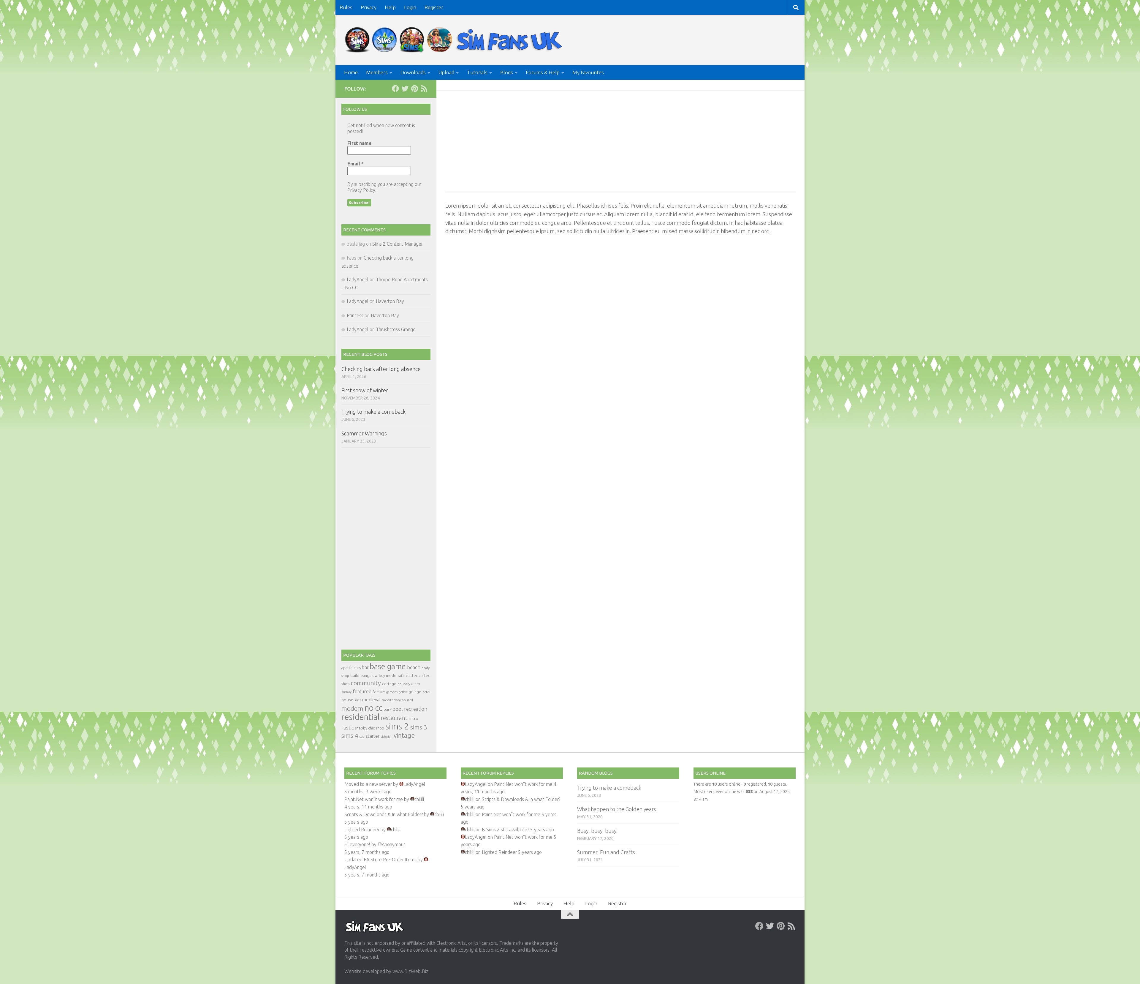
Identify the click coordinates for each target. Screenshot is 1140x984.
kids (357, 700)
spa (362, 736)
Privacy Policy (361, 190)
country (404, 684)
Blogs (506, 72)
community (366, 683)
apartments (351, 668)
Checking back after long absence (381, 369)
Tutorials (477, 72)
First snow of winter (364, 390)
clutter (411, 675)
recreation (415, 709)
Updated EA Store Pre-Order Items (380, 859)
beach (413, 667)
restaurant (394, 718)
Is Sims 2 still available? (505, 829)
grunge (414, 692)
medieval (371, 699)
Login (410, 7)
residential (360, 716)
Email (355, 163)
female (379, 692)
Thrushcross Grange (396, 329)
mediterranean (394, 700)
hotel (426, 692)
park (387, 709)
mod (410, 700)
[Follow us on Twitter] (404, 88)
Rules (346, 7)
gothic (403, 692)
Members (377, 72)
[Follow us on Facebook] (395, 88)
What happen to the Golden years (616, 809)
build (354, 675)
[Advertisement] (620, 141)
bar (365, 667)
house (347, 699)
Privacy (368, 7)
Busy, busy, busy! (597, 831)
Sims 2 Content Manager (397, 244)
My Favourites (588, 72)
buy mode (387, 675)
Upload (446, 72)
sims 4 (349, 735)
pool (397, 709)
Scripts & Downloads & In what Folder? (383, 814)
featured (362, 691)
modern (352, 708)
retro (413, 718)
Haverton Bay (390, 301)
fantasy (346, 692)
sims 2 (397, 726)
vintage (404, 735)
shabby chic (365, 728)
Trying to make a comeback (373, 412)
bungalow (369, 675)
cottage (389, 683)
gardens (392, 692)
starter (372, 736)
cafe (401, 675)
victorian (386, 736)
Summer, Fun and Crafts (606, 852)
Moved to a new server (368, 784)
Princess (355, 315)
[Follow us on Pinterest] (414, 88)
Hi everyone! (357, 844)
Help (390, 7)
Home (351, 72)
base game (388, 666)
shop (380, 728)
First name (359, 143)
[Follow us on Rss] (424, 88)
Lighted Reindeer (361, 829)
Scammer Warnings (364, 433)
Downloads (413, 72)
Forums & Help (543, 72)
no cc (373, 707)
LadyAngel (357, 279)
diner (415, 684)
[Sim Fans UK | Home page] (454, 40)
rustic (347, 727)
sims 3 (418, 727)
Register (434, 7)
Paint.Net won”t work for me (373, 799)
